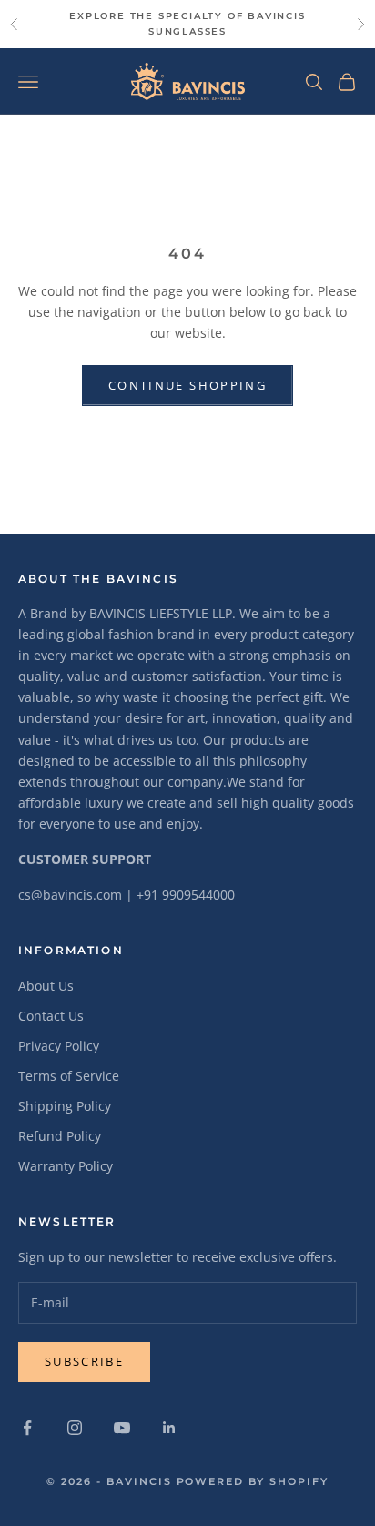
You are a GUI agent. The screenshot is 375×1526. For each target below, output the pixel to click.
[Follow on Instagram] (75, 1428)
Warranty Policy (65, 1166)
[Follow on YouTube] (122, 1428)
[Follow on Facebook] (27, 1428)
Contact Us (51, 1015)
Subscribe (84, 1361)
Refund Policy (59, 1135)
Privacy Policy (58, 1045)
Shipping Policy (64, 1105)
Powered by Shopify (253, 1481)
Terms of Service (68, 1075)
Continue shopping (187, 385)
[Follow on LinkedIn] (169, 1428)
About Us (46, 985)
